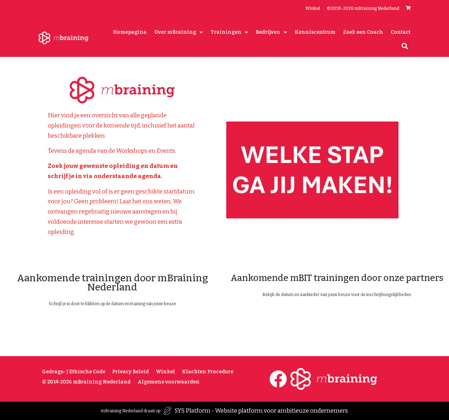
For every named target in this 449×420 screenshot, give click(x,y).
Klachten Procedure (207, 372)
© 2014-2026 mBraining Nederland (86, 382)
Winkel (313, 8)
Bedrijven (268, 32)
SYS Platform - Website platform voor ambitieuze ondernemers (261, 410)
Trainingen (225, 32)
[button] (404, 46)
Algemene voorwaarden (169, 382)
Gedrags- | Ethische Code (73, 372)
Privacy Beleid (130, 372)
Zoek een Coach (363, 32)
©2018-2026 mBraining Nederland (363, 8)
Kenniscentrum (315, 32)
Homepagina (130, 32)
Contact (400, 32)
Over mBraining (175, 32)
